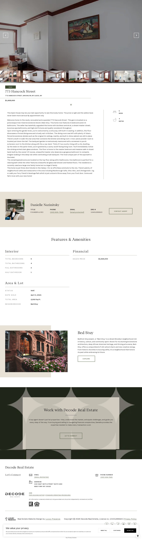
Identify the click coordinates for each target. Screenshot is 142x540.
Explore (86, 359)
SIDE (30, 493)
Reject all (104, 530)
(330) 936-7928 (57, 212)
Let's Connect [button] (71, 436)
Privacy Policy (130, 519)
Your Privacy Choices (71, 537)
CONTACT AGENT (120, 211)
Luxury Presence (53, 519)
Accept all (130, 530)
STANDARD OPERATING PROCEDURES (58, 495)
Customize (116, 530)
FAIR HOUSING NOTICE (36, 495)
